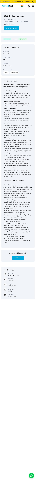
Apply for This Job (11, 28)
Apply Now (18, 257)
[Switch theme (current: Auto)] (28, 6)
